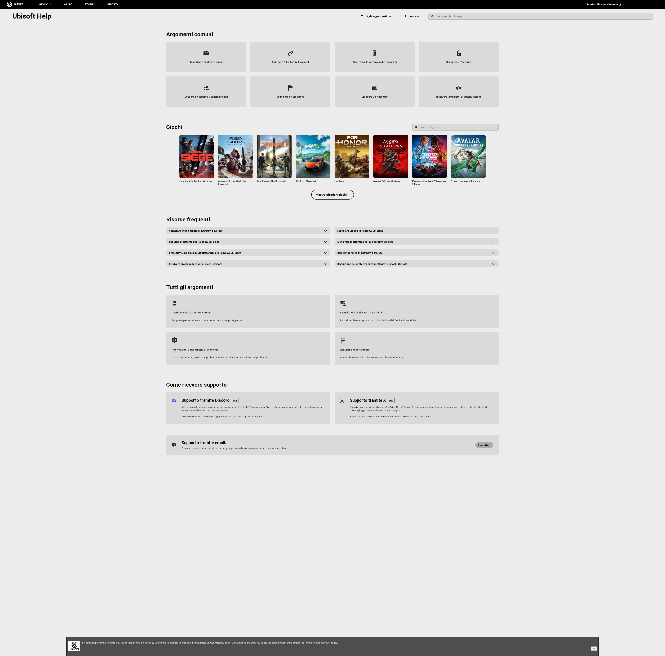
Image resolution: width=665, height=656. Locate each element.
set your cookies (329, 642)
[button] (206, 57)
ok (594, 649)
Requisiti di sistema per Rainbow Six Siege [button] (194, 241)
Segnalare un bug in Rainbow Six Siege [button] (360, 230)
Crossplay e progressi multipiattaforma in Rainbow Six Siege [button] (205, 252)
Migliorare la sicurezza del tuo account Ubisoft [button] (365, 241)
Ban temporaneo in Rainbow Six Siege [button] (360, 252)
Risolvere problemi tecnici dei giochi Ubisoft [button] (195, 263)
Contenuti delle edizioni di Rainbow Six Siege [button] (196, 230)
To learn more (309, 642)
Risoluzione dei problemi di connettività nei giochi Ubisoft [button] (372, 263)
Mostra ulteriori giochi (331, 195)
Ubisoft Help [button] (31, 16)
